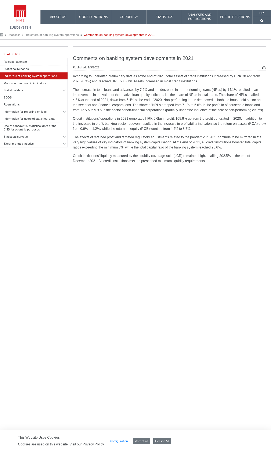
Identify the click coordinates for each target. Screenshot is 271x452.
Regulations (12, 104)
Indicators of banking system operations (52, 34)
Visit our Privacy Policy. (87, 444)
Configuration (119, 441)
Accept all (141, 441)
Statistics (14, 34)
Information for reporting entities (25, 111)
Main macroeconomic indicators (25, 83)
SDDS (8, 97)
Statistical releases (16, 69)
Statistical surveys (16, 136)
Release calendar (15, 61)
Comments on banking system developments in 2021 (119, 34)
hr (261, 13)
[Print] (264, 67)
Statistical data (13, 90)
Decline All (162, 441)
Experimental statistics (19, 143)
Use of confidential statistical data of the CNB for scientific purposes (30, 127)
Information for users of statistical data (29, 118)
